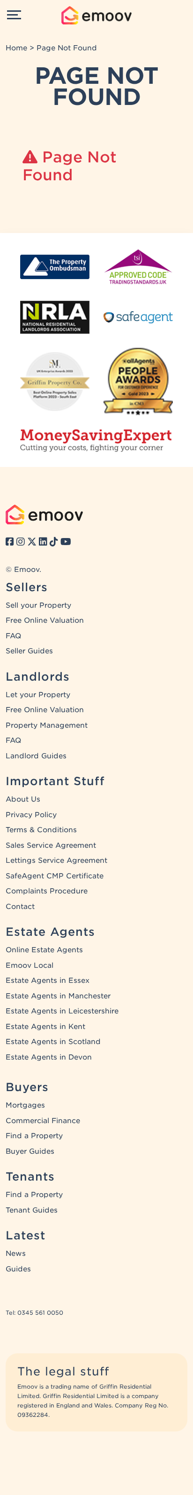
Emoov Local (29, 965)
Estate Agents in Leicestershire (62, 1011)
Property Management (47, 725)
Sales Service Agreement (51, 845)
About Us (23, 799)
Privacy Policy (31, 815)
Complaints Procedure (47, 891)
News (16, 1253)
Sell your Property (38, 605)
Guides (18, 1269)
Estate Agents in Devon (49, 1057)
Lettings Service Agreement (56, 860)
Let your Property (38, 695)
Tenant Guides (32, 1210)
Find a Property (34, 1136)
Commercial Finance (43, 1121)
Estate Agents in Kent (45, 1026)
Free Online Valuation (45, 620)
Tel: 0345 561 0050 (34, 1312)
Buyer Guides (30, 1151)
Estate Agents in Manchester (58, 996)
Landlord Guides (36, 756)
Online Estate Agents (44, 950)
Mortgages (25, 1105)
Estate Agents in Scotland (53, 1041)
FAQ (13, 636)
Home (16, 48)
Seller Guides (29, 651)
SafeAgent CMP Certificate (55, 876)
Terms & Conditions (41, 830)
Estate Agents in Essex (47, 980)
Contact (20, 906)
